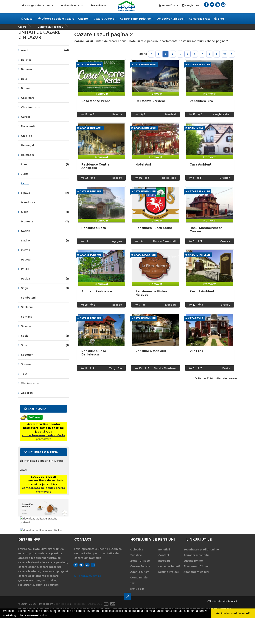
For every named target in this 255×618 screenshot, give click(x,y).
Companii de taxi (138, 580)
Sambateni (28, 297)
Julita (25, 174)
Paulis (25, 269)
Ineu (45, 164)
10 (224, 54)
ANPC (92, 603)
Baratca (26, 59)
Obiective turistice (170, 18)
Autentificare (169, 5)
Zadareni (27, 392)
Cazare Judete (104, 18)
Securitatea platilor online (201, 549)
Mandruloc (28, 202)
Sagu (45, 288)
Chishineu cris (30, 107)
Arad (45, 50)
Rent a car (137, 588)
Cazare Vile (195, 128)
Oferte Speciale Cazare (57, 18)
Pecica (45, 278)
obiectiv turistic (73, 5)
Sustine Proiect (168, 572)
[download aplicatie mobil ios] (43, 530)
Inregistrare (191, 5)
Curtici (25, 116)
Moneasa (45, 221)
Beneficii (164, 549)
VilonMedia (61, 603)
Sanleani (27, 307)
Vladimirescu (30, 383)
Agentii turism (139, 572)
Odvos (25, 250)
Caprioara (28, 97)
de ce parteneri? (169, 566)
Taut (24, 373)
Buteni (25, 88)
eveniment (99, 5)
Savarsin (26, 326)
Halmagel (27, 145)
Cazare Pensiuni (90, 64)
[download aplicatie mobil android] (43, 520)
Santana (26, 316)
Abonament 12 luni (196, 566)
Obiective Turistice (136, 552)
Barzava (26, 69)
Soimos (26, 364)
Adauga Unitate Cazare (38, 5)
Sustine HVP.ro (193, 560)
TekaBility (78, 603)
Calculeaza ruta (200, 18)
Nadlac (45, 240)
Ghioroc (26, 136)
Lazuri (25, 183)
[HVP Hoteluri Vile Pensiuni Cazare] (126, 5)
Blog (220, 18)
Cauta (28, 18)
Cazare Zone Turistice (135, 18)
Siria (45, 345)
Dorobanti (28, 126)
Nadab (25, 231)
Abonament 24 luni (196, 572)
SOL (99, 603)
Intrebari (164, 560)
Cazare (83, 18)
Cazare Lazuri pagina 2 (50, 26)
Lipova (45, 193)
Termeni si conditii (196, 555)
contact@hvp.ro (90, 576)
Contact (163, 555)
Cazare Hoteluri (144, 64)
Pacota (26, 259)
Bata (24, 78)
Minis (45, 212)
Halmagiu (27, 155)
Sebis (45, 335)
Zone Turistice (140, 560)
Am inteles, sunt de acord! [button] (233, 613)
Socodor (27, 354)
